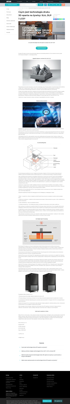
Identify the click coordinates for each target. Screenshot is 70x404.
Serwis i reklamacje (11, 26)
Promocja (9, 12)
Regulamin (21, 395)
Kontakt (8, 32)
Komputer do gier (50, 379)
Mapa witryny (8, 387)
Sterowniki (9, 23)
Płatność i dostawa (50, 1)
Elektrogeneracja (9, 384)
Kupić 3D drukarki (42, 48)
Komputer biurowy (50, 381)
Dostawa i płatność (23, 384)
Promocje (33, 1)
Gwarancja (41, 1)
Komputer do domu (50, 384)
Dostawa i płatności (11, 20)
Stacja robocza (49, 386)
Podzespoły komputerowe (11, 386)
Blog (27, 1)
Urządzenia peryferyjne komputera (10, 382)
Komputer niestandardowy (52, 383)
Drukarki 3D (35, 377)
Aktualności (9, 14)
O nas (8, 9)
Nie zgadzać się (58, 400)
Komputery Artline (9, 377)
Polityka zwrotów (10, 29)
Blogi (8, 17)
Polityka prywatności (23, 391)
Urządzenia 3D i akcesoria (11, 379)
